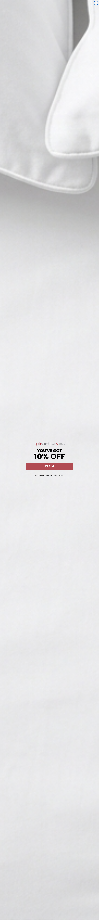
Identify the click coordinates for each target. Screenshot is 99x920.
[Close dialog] (96, 3)
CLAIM (49, 466)
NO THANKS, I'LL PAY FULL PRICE (49, 475)
